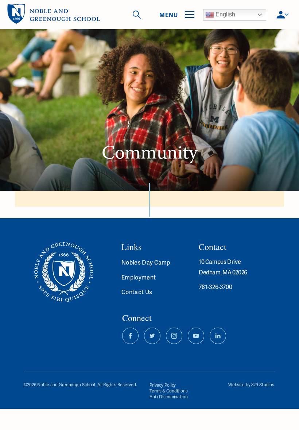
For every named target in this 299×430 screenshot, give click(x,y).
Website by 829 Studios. (251, 385)
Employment (138, 277)
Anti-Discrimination (169, 397)
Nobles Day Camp (145, 262)
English (224, 14)
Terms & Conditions (169, 391)
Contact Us (136, 292)
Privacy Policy (163, 385)
